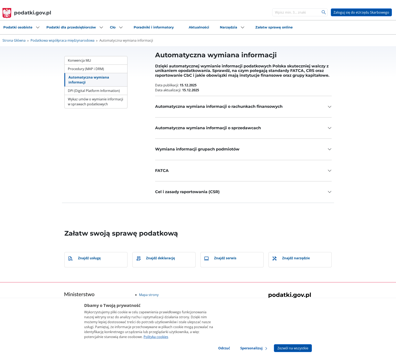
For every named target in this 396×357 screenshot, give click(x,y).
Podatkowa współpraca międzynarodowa (62, 40)
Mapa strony (149, 294)
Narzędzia (228, 27)
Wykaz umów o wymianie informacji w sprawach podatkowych (95, 101)
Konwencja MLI (79, 60)
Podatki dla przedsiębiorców (71, 27)
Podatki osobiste (17, 27)
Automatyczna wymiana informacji (88, 80)
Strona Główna (14, 40)
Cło (113, 27)
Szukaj (324, 12)
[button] (21, 27)
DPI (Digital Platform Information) (94, 90)
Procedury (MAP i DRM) (86, 69)
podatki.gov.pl (32, 13)
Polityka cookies (156, 337)
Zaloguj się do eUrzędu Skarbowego (361, 12)
